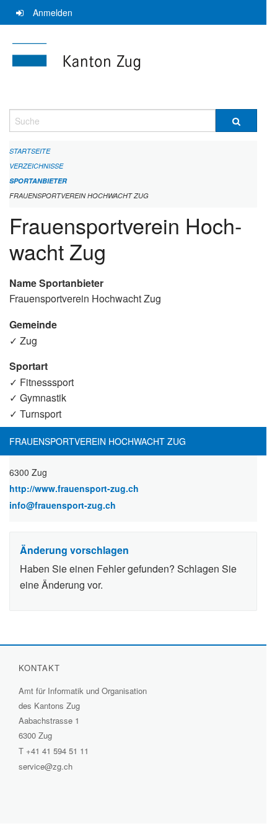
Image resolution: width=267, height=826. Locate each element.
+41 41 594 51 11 (57, 751)
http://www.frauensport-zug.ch (106, 488)
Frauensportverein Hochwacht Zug (79, 195)
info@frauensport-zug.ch (62, 505)
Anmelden (52, 12)
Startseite (29, 151)
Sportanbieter (38, 180)
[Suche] (236, 120)
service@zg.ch (45, 766)
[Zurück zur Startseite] (133, 67)
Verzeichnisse (36, 165)
